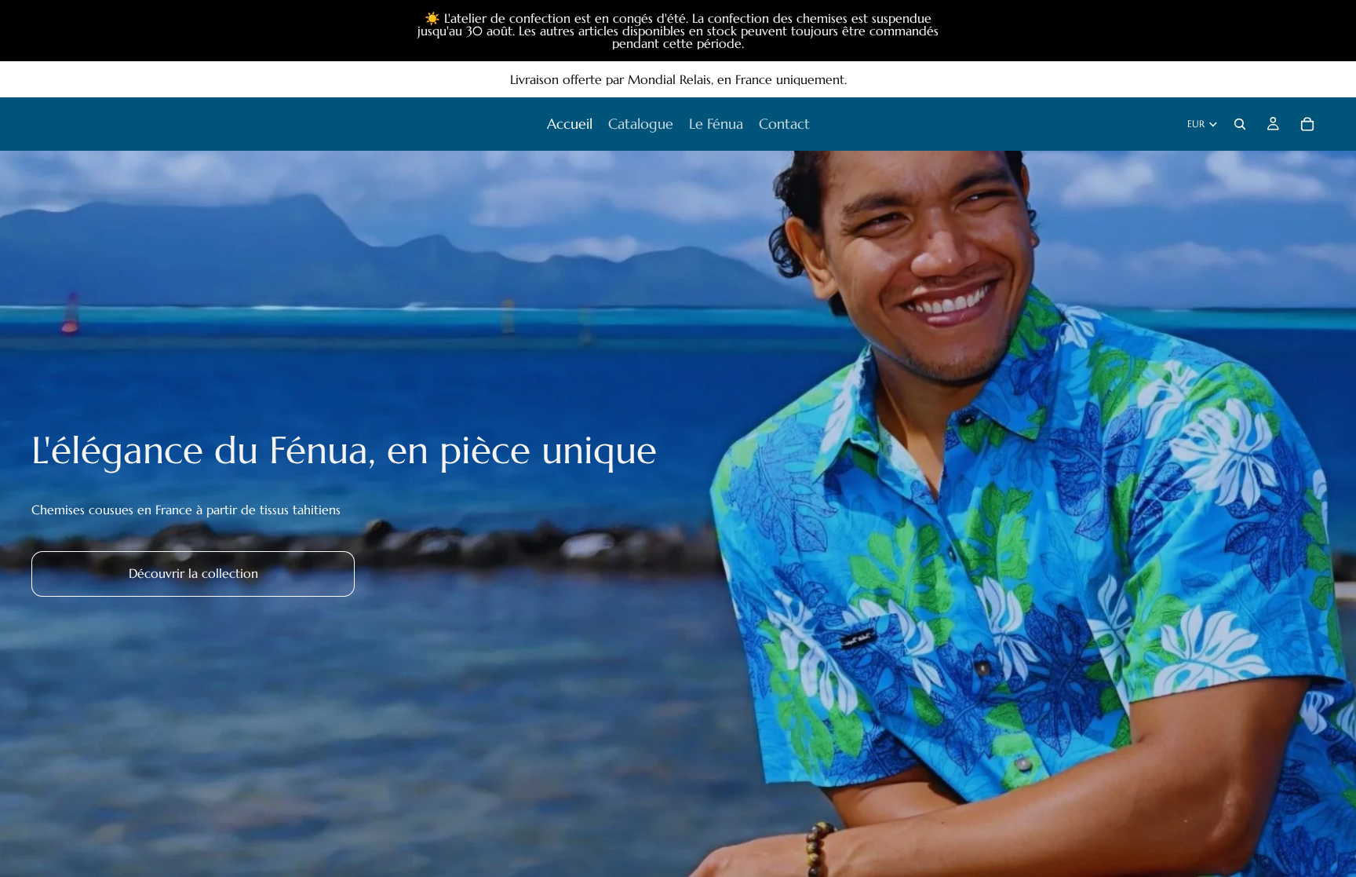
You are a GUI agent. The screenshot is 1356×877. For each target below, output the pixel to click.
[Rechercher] (1240, 124)
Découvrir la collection (193, 573)
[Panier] (1307, 124)
